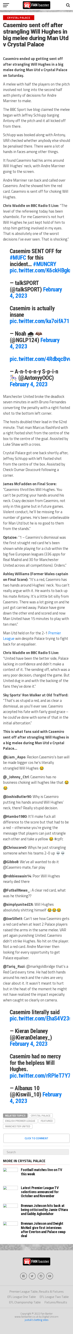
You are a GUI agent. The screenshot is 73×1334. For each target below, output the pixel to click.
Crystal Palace (40, 1115)
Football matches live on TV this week (41, 1172)
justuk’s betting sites (36, 1320)
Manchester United (17, 1126)
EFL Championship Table (25, 1302)
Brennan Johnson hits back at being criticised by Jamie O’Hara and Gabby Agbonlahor (44, 1209)
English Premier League (20, 1121)
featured (47, 1121)
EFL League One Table (22, 1296)
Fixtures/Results (56, 1302)
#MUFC (18, 257)
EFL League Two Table (54, 1296)
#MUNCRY (44, 264)
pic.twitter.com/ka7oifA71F (41, 321)
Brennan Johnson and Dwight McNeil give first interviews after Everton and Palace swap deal (43, 1229)
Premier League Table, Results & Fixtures (37, 1291)
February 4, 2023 (29, 384)
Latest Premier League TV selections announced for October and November (40, 1192)
